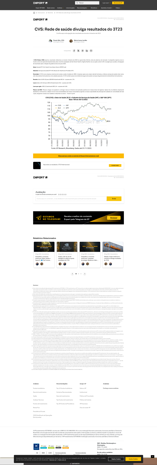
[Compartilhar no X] (78, 50)
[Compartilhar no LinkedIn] (87, 50)
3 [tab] (81, 274)
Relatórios (50, 12)
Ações (35, 396)
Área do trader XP (85, 407)
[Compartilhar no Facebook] (74, 50)
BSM (43, 453)
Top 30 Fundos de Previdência (65, 404)
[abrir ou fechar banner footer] (152, 456)
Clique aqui (115, 165)
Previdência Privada (39, 411)
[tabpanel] (44, 255)
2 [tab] (78, 274)
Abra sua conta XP (118, 2)
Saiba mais (61, 460)
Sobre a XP (83, 388)
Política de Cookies (85, 400)
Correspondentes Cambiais (59, 454)
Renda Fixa (36, 407)
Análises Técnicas (38, 400)
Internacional (41, 12)
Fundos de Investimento (40, 404)
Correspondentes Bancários (80, 454)
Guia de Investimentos (39, 392)
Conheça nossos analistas (110, 388)
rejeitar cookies (116, 459)
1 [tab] (76, 274)
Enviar (114, 199)
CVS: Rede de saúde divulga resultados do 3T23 (68, 12)
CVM (50, 453)
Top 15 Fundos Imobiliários (64, 388)
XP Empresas (84, 404)
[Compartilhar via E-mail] (91, 50)
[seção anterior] (72, 273)
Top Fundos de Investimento (64, 400)
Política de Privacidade (86, 396)
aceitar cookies (133, 459)
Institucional (83, 392)
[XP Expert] (40, 3)
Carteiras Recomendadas (64, 392)
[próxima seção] (84, 273)
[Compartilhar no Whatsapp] (82, 50)
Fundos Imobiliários (39, 388)
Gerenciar (52, 460)
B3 (37, 453)
